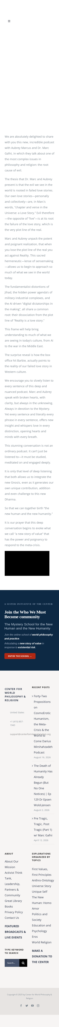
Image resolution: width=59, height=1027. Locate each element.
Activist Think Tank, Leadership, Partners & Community (13, 884)
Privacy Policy (14, 912)
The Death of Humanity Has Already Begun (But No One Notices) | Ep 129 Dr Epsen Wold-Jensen (43, 785)
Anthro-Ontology (43, 880)
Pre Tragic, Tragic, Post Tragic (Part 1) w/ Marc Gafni (43, 827)
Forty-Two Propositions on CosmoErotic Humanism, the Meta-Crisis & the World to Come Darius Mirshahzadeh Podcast (43, 724)
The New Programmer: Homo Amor (41, 902)
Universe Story (41, 886)
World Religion (41, 942)
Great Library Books (13, 903)
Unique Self (39, 891)
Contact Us (12, 918)
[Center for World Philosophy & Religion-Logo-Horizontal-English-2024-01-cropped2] (24, 3)
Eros (35, 936)
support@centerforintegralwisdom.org (18, 734)
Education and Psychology (41, 928)
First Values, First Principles (41, 872)
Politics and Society (39, 917)
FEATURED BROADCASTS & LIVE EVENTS (15, 931)
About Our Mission (11, 864)
